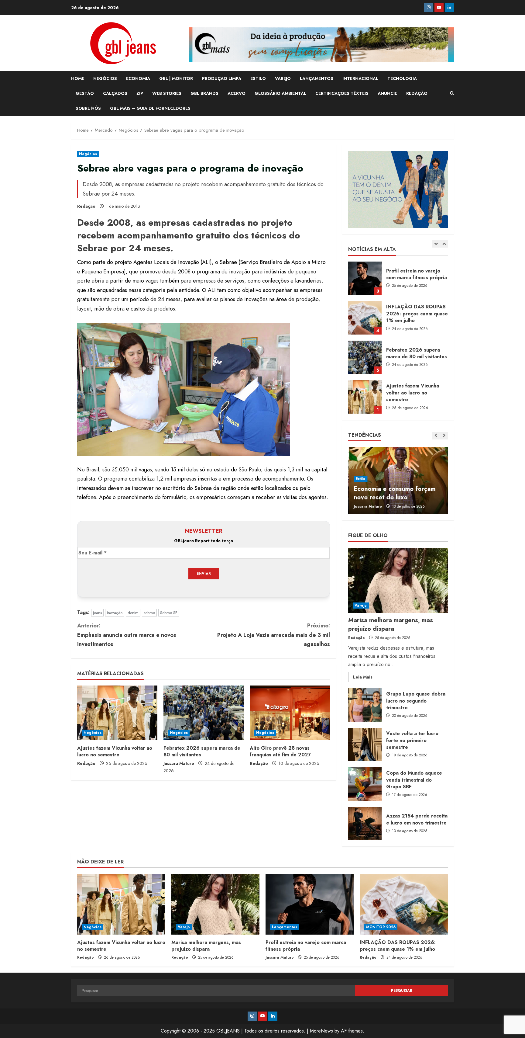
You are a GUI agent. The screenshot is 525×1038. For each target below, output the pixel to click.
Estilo (360, 478)
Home (77, 78)
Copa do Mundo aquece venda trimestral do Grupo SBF (365, 784)
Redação (86, 206)
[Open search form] (452, 93)
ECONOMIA (138, 78)
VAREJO (283, 78)
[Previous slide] (436, 244)
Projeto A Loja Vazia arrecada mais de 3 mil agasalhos (273, 635)
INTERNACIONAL (360, 78)
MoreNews (321, 1030)
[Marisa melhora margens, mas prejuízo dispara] (398, 580)
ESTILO (258, 78)
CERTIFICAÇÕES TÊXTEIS (342, 93)
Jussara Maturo (178, 763)
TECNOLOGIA (402, 78)
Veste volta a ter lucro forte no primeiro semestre (365, 744)
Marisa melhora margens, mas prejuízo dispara (365, 397)
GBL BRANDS (204, 93)
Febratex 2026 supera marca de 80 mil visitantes (201, 751)
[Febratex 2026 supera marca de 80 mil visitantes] (203, 713)
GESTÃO (85, 93)
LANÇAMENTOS (316, 78)
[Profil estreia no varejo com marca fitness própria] (310, 904)
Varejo (361, 605)
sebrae (149, 613)
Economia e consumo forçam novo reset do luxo (393, 493)
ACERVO (236, 93)
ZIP (139, 93)
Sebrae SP (168, 613)
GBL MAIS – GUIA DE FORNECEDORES (150, 108)
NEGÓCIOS (105, 78)
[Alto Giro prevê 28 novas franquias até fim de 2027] (290, 713)
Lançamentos (284, 927)
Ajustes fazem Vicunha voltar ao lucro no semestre (114, 751)
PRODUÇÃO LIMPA (221, 78)
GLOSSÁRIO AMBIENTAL (280, 93)
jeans (97, 613)
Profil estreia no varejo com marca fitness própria (306, 946)
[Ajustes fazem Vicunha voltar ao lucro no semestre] (117, 713)
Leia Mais (365, 678)
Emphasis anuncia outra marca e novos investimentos (126, 635)
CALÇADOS (115, 93)
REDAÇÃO (416, 93)
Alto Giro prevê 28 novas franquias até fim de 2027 (280, 751)
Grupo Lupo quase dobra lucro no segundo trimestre (365, 705)
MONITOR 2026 (381, 927)
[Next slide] (444, 244)
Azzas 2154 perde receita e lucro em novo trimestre (365, 823)
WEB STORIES (166, 93)
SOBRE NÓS (88, 108)
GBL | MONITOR (176, 78)
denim (133, 613)
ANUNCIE (387, 93)
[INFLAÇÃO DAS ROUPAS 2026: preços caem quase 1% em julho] (404, 904)
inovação (114, 613)
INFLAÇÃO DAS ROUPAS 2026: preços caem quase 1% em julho (365, 278)
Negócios (88, 154)
